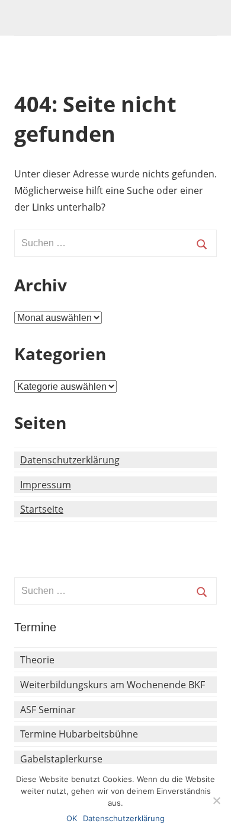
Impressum (45, 484)
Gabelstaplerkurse (61, 758)
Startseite (41, 509)
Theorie (37, 659)
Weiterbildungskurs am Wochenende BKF (112, 684)
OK (71, 818)
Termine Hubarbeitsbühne (79, 733)
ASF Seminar (48, 709)
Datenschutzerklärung (70, 459)
